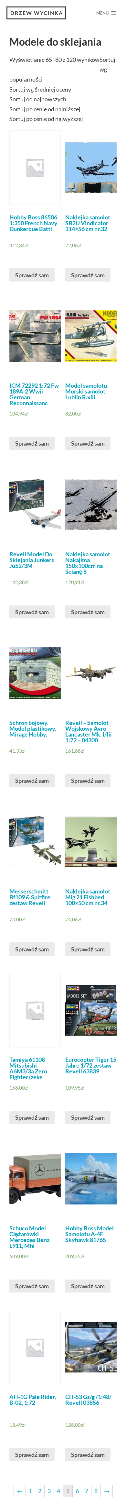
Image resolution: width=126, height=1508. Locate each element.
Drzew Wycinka (36, 13)
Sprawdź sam (32, 275)
